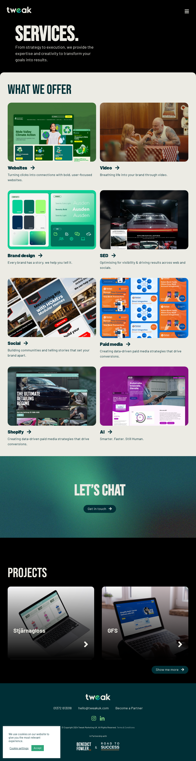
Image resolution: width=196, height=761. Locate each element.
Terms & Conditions (126, 727)
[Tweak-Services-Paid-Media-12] (144, 279)
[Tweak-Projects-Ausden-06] (52, 192)
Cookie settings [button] (19, 748)
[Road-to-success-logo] (110, 744)
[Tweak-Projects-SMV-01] (52, 104)
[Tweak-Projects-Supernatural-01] (144, 192)
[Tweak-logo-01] (19, 8)
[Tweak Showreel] (144, 104)
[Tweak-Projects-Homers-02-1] (52, 279)
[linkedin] (102, 718)
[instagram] (93, 718)
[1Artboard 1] (84, 744)
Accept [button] (38, 748)
